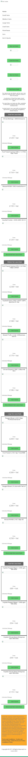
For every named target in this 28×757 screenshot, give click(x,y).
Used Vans (5, 27)
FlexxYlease (6, 30)
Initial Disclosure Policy (18, 740)
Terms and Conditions (8, 739)
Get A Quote (6, 38)
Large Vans (6, 23)
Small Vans (6, 15)
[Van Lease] (4, 1)
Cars (3, 34)
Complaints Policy (7, 742)
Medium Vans (6, 19)
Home (4, 11)
